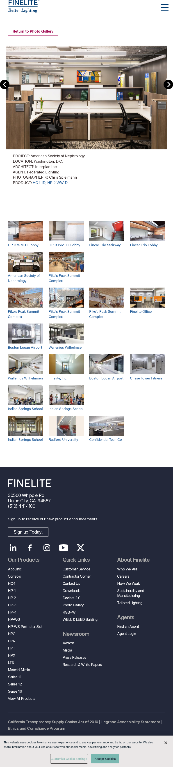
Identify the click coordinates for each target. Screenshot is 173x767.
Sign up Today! (28, 532)
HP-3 (12, 605)
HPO (12, 634)
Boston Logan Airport (25, 347)
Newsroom (76, 634)
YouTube (64, 547)
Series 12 (15, 684)
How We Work (128, 583)
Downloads (71, 590)
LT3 (11, 662)
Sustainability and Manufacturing (130, 593)
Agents (125, 617)
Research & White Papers (82, 664)
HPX (11, 655)
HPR (11, 641)
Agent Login (126, 633)
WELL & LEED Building (80, 619)
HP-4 (12, 612)
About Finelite (133, 560)
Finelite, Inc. (58, 378)
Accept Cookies (105, 758)
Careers (123, 576)
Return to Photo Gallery (33, 31)
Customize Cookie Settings (69, 758)
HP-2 (12, 598)
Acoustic (15, 569)
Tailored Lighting (129, 603)
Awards (69, 643)
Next (168, 84)
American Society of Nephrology (24, 278)
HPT (11, 648)
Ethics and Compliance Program (36, 728)
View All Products (21, 698)
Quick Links (76, 560)
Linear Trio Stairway (105, 244)
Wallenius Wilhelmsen (66, 347)
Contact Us (71, 583)
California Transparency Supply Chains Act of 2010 (53, 722)
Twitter (80, 547)
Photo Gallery (73, 605)
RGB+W (69, 612)
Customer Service (76, 569)
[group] (86, 114)
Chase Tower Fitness (146, 378)
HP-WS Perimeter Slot (25, 626)
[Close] (166, 743)
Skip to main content (16, 11)
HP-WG (14, 619)
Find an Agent (128, 626)
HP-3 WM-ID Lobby (64, 244)
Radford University (63, 439)
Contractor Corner (77, 576)
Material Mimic (19, 669)
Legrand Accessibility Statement (130, 722)
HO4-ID (39, 182)
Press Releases (74, 657)
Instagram (47, 547)
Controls (14, 576)
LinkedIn (13, 547)
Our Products (24, 560)
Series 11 (14, 677)
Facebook (30, 547)
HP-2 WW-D (57, 182)
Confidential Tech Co (105, 439)
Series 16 (15, 691)
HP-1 (12, 590)
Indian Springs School (25, 408)
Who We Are (127, 569)
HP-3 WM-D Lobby (23, 244)
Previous (4, 84)
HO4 (12, 583)
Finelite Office (141, 311)
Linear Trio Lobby (144, 244)
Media (67, 650)
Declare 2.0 (71, 598)
